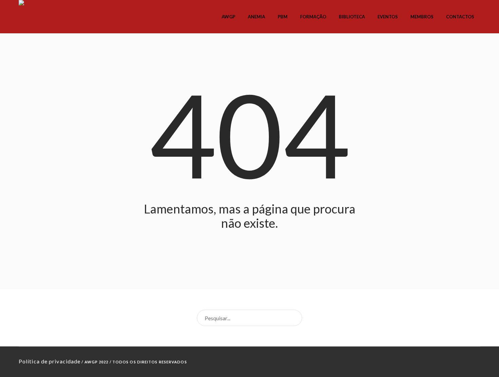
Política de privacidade (49, 361)
